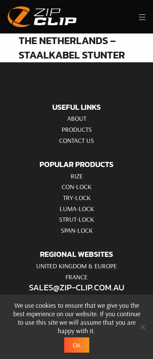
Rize (77, 176)
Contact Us (76, 140)
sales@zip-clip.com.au (76, 287)
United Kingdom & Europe (76, 266)
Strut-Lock (76, 219)
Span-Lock (77, 230)
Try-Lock (77, 197)
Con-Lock (76, 186)
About (76, 118)
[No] (142, 327)
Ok (77, 345)
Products (77, 129)
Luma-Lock (77, 208)
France (76, 277)
